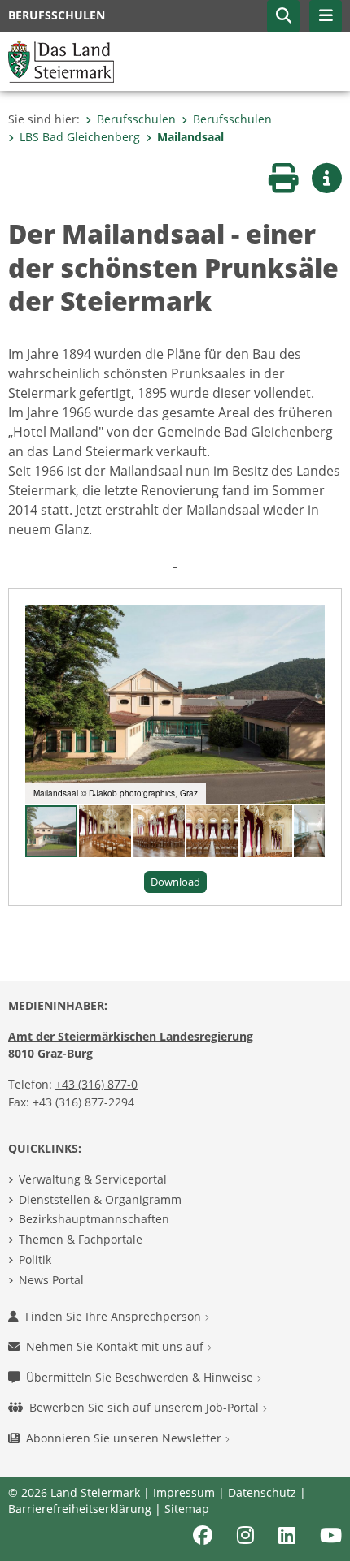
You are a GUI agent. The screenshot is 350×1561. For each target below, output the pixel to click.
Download (175, 881)
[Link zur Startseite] (61, 60)
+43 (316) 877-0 (96, 1084)
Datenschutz (262, 1492)
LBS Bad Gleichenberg (80, 136)
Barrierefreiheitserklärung (79, 1508)
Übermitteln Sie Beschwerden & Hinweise (141, 1377)
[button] (283, 16)
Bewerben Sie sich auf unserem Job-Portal (145, 1407)
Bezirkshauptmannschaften (94, 1219)
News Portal (51, 1279)
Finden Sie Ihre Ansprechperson (114, 1316)
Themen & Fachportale (80, 1239)
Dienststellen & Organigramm (100, 1199)
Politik (35, 1259)
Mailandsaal (190, 136)
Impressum (184, 1492)
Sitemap (186, 1508)
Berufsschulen (136, 119)
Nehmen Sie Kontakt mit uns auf (116, 1346)
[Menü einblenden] (325, 16)
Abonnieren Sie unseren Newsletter (125, 1438)
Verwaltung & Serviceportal (93, 1179)
